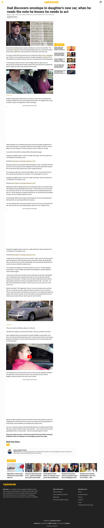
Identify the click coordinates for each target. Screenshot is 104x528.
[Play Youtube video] (29, 357)
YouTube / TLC (9, 95)
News (80, 492)
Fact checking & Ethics (60, 494)
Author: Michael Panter (12, 16)
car (47, 57)
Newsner (9, 14)
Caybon (67, 523)
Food (79, 502)
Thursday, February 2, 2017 (28, 161)
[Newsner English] (51, 2)
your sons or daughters (46, 55)
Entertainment (83, 494)
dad (14, 48)
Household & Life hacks (85, 505)
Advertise (56, 497)
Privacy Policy (57, 492)
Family (13, 14)
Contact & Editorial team (61, 500)
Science (80, 500)
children (16, 50)
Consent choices (52, 526)
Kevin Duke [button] (15, 161)
